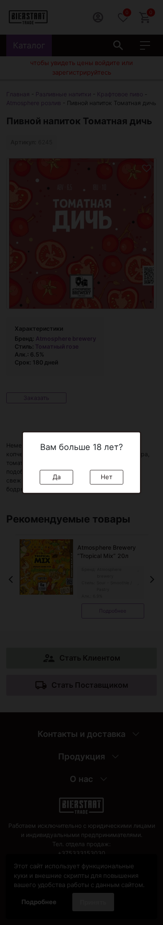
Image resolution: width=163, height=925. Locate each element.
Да (57, 477)
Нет (106, 477)
